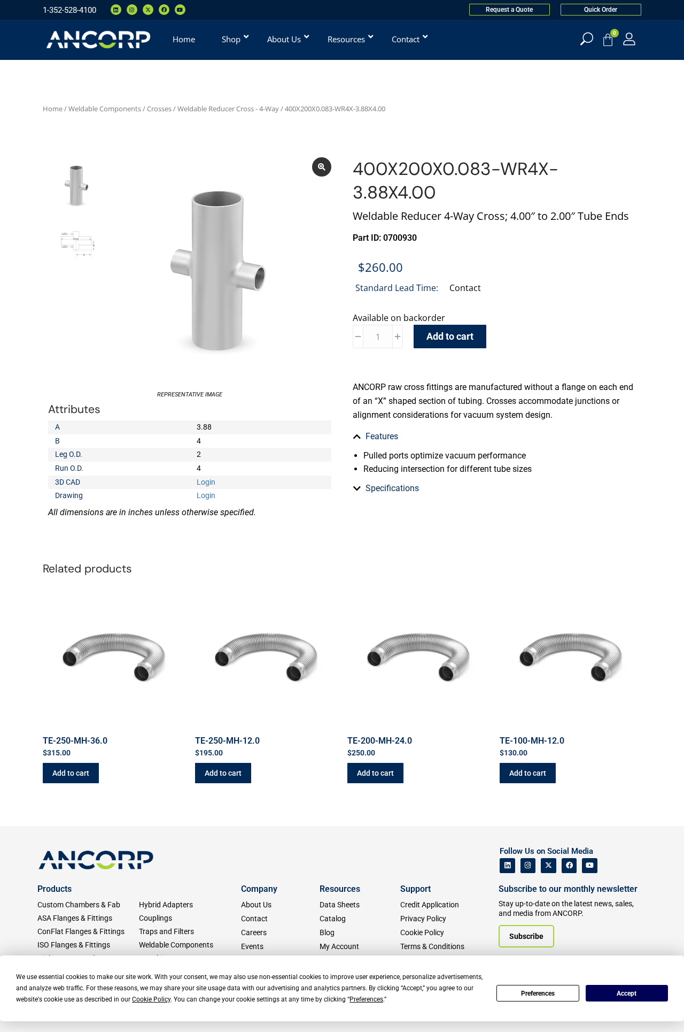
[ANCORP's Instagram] (528, 866)
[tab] (494, 436)
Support (415, 889)
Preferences (538, 993)
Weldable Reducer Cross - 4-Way (228, 108)
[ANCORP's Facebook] (569, 866)
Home (53, 108)
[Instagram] (132, 9)
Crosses (159, 108)
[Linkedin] (116, 9)
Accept (626, 993)
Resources (340, 889)
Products (54, 889)
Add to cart (449, 336)
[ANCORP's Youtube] (589, 866)
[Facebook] (164, 9)
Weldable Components (104, 108)
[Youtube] (180, 9)
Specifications (392, 488)
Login (206, 482)
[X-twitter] (148, 9)
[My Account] (629, 38)
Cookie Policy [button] (151, 999)
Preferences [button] (366, 999)
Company (259, 889)
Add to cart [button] (70, 773)
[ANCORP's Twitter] (548, 866)
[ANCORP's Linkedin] (507, 866)
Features (382, 436)
